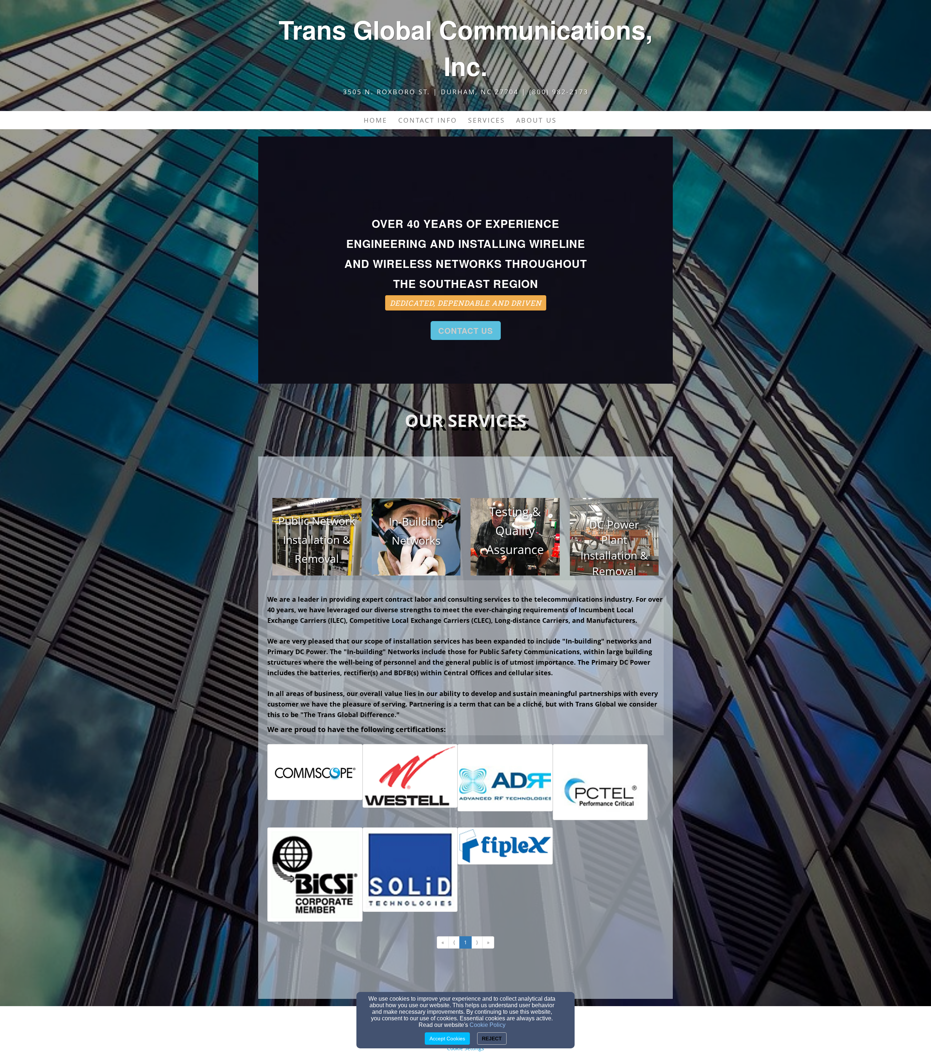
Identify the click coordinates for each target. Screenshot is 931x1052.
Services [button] (486, 120)
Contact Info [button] (427, 120)
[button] (567, 116)
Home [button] (375, 120)
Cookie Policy (488, 1025)
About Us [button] (536, 120)
